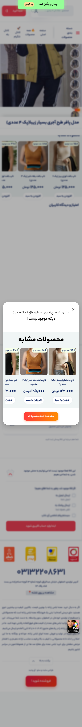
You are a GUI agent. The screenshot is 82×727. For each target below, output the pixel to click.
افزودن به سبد (62, 400)
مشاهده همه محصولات (41, 416)
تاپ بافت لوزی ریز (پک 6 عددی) (62, 382)
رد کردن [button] (29, 4)
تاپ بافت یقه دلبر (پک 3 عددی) (34, 382)
